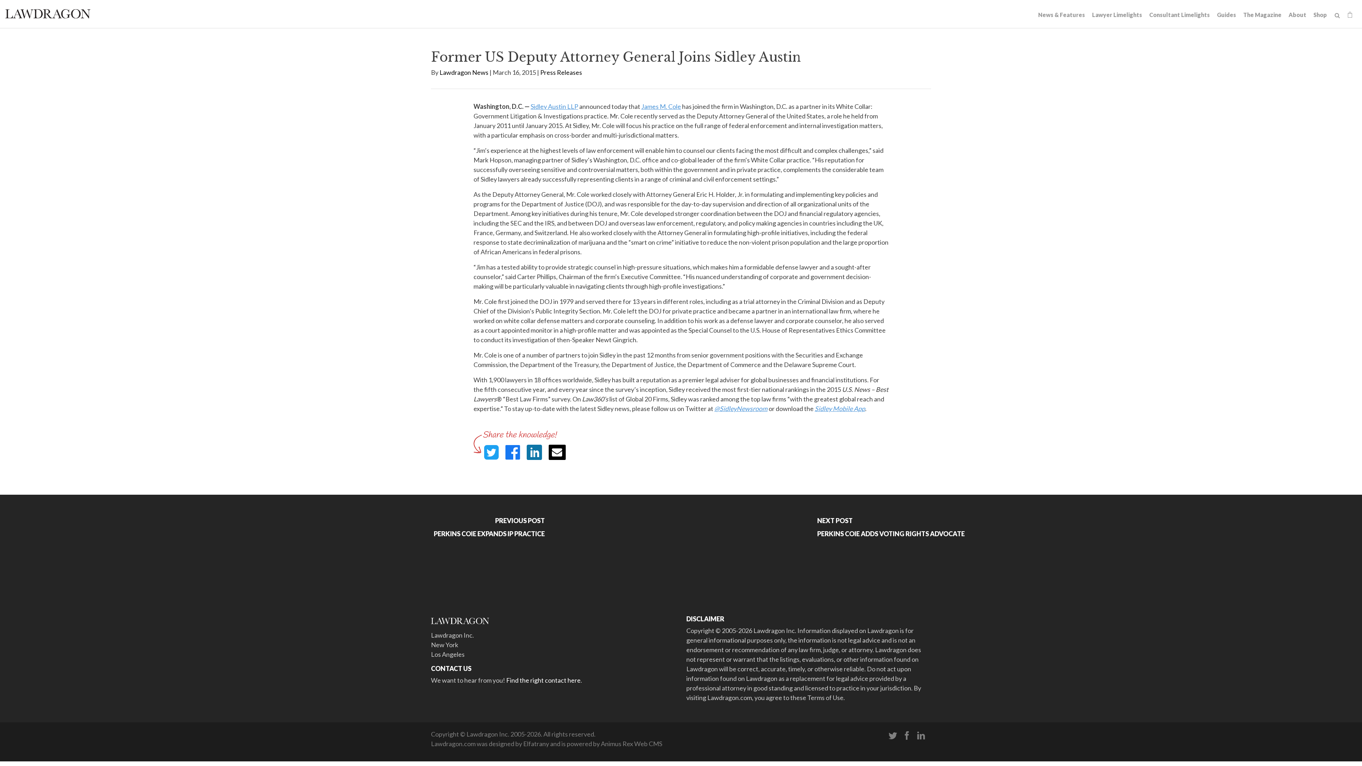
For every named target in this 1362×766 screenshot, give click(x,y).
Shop (1320, 14)
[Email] (557, 452)
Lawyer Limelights (1117, 14)
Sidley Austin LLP (554, 106)
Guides (1226, 14)
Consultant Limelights (1179, 14)
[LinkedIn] (921, 735)
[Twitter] (892, 735)
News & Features (1061, 14)
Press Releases (561, 72)
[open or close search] (1337, 15)
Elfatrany (536, 744)
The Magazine (1262, 14)
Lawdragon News (463, 72)
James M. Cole (661, 106)
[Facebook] (907, 735)
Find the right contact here (543, 680)
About (1297, 14)
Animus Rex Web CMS (631, 744)
